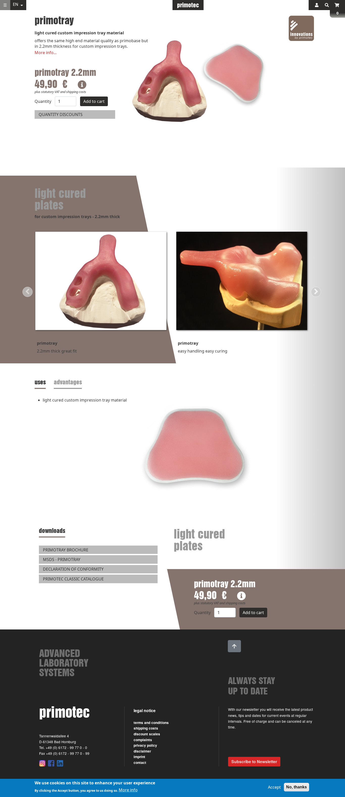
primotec (188, 5)
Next (316, 292)
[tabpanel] (172, 448)
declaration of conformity (73, 569)
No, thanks (296, 787)
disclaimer (142, 751)
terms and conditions (151, 722)
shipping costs (146, 728)
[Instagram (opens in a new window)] (42, 763)
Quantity (43, 101)
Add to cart (94, 101)
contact (140, 762)
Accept (274, 787)
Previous (27, 292)
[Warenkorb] (337, 5)
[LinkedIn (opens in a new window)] (60, 763)
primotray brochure (65, 550)
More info (128, 790)
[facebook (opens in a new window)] (51, 763)
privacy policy (145, 745)
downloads (52, 530)
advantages (68, 382)
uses (40, 382)
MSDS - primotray (61, 559)
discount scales (147, 734)
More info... (46, 52)
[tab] (41, 382)
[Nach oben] (234, 646)
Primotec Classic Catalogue (73, 579)
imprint (139, 756)
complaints (143, 739)
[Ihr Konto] (317, 5)
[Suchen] (327, 5)
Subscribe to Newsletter (254, 761)
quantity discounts (61, 114)
